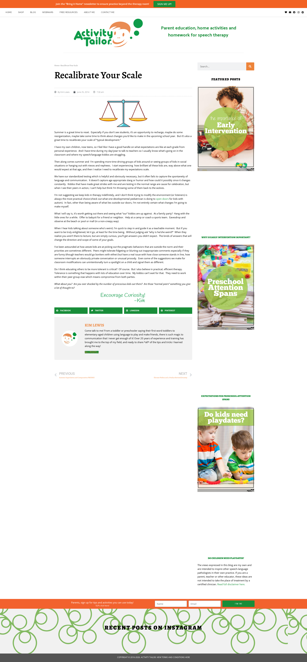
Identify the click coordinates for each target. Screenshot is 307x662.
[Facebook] (294, 12)
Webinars (47, 12)
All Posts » (92, 352)
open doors (162, 198)
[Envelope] (290, 12)
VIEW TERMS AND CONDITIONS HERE (173, 657)
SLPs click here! (102, 605)
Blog (33, 12)
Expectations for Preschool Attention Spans (226, 397)
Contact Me (107, 12)
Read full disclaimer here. (231, 584)
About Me (89, 12)
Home (9, 12)
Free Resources (69, 12)
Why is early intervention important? (225, 237)
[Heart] (285, 12)
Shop (21, 12)
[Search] (250, 66)
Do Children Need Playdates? (226, 558)
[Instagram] (298, 12)
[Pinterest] (302, 12)
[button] (71, 310)
